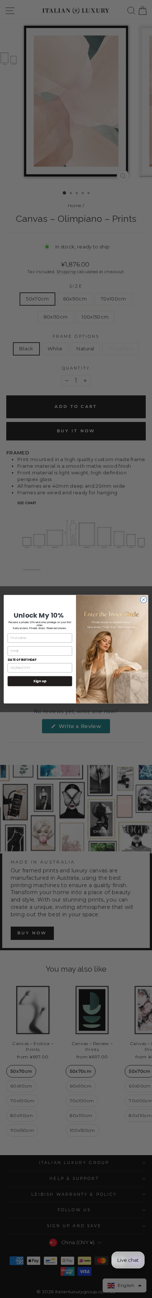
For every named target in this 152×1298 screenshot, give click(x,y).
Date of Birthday (22, 659)
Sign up (39, 681)
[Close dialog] (143, 599)
